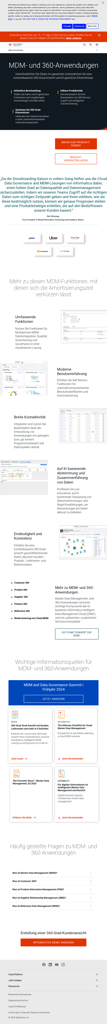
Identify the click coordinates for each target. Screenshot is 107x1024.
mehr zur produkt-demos (76, 144)
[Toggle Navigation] (97, 44)
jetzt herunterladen (72, 758)
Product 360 (20, 590)
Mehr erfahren (73, 38)
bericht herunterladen (76, 159)
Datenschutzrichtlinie (18, 1000)
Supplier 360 (21, 597)
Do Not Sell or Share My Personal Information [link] (29, 1012)
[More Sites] (84, 44)
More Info (92, 26)
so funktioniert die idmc (77, 634)
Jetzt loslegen (15, 980)
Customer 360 (21, 582)
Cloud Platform (15, 974)
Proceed (67, 26)
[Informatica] (15, 44)
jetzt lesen (17, 758)
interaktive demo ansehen (53, 942)
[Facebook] (44, 964)
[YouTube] (56, 964)
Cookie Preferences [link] (17, 1006)
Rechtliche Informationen (19, 994)
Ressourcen (14, 986)
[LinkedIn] (50, 964)
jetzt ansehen (53, 698)
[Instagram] (63, 964)
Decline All (79, 26)
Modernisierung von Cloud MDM (31, 618)
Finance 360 (20, 604)
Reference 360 (22, 611)
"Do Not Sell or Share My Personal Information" (47, 19)
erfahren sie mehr (22, 817)
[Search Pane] (90, 44)
